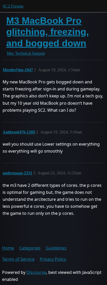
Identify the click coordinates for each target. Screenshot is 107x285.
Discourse (36, 272)
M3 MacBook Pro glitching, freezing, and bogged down (47, 31)
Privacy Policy (53, 259)
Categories (30, 248)
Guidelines (56, 248)
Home (8, 248)
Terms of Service (18, 259)
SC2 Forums (13, 6)
